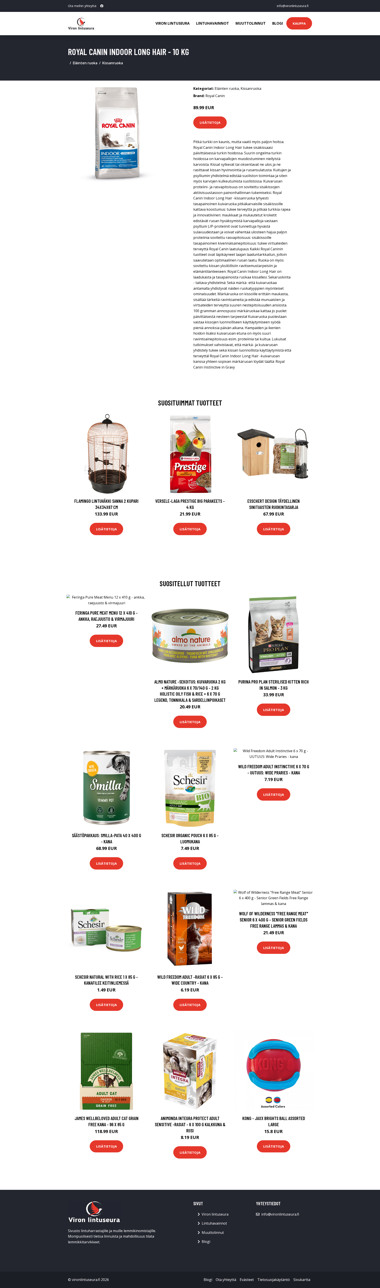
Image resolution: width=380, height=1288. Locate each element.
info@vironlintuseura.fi (293, 6)
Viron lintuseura (172, 23)
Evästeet (247, 1279)
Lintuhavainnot (212, 23)
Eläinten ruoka (85, 63)
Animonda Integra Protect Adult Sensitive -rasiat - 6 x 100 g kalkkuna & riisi (190, 1124)
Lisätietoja (210, 122)
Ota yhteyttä (226, 1279)
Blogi (277, 23)
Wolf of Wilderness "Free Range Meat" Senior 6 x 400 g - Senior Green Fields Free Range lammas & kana (273, 919)
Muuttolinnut (251, 23)
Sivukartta (301, 1279)
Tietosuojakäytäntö (273, 1279)
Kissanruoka (112, 63)
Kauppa (299, 23)
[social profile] (102, 6)
